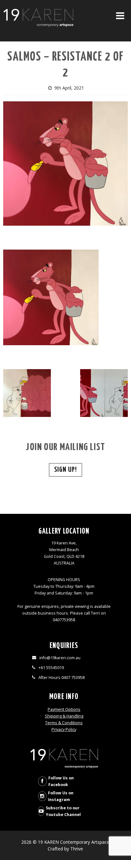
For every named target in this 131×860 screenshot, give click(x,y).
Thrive (76, 849)
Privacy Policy (64, 729)
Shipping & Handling (64, 716)
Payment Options (64, 709)
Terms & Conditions (64, 722)
